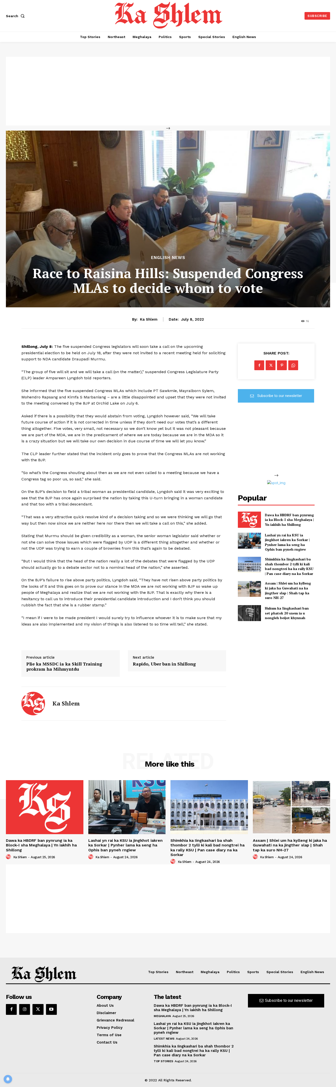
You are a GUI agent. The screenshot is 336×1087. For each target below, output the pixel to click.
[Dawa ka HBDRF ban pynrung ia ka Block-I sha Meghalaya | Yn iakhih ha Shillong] (249, 520)
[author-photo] (9, 857)
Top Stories (163, 1061)
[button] (16, 16)
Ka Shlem (148, 319)
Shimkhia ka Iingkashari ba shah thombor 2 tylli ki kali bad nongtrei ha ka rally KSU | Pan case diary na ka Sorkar (289, 566)
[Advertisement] (168, 91)
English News (168, 258)
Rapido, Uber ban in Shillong (164, 664)
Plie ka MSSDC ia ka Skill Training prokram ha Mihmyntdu (64, 666)
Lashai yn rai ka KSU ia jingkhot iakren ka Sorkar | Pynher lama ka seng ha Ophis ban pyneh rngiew (287, 542)
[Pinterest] (282, 365)
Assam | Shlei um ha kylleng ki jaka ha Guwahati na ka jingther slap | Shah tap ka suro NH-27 (288, 590)
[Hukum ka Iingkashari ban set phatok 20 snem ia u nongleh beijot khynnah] (249, 613)
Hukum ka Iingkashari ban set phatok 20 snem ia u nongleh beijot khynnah (287, 613)
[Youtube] (51, 1009)
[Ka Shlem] (33, 703)
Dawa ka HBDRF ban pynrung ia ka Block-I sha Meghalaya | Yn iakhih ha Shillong (289, 520)
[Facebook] (259, 365)
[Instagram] (24, 1009)
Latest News (164, 1038)
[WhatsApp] (293, 365)
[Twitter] (270, 365)
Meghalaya (162, 1016)
